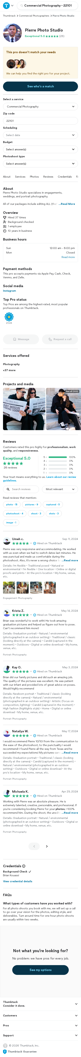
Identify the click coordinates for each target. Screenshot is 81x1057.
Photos (34, 176)
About (7, 176)
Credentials (65, 176)
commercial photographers (34, 15)
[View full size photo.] (24, 409)
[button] (12, 32)
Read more (68, 257)
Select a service (13, 99)
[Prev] (34, 846)
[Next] (47, 846)
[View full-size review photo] (9, 588)
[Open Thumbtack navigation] (8, 5)
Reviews (48, 176)
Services (20, 176)
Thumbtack (9, 15)
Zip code (9, 113)
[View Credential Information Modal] (23, 866)
